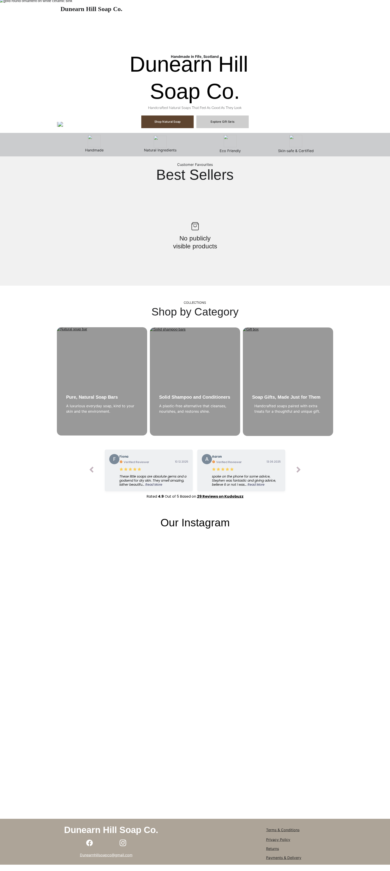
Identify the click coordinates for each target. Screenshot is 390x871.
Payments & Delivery (283, 857)
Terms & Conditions (282, 830)
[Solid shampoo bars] (195, 381)
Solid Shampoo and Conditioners (194, 397)
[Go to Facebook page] (89, 843)
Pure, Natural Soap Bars (92, 397)
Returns (272, 848)
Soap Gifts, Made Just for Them (286, 397)
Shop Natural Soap (167, 121)
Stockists (292, 9)
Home (214, 9)
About (233, 9)
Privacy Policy (278, 839)
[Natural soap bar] (102, 381)
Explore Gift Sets (222, 121)
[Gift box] (288, 381)
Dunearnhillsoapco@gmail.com (106, 855)
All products (257, 9)
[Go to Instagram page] (123, 843)
